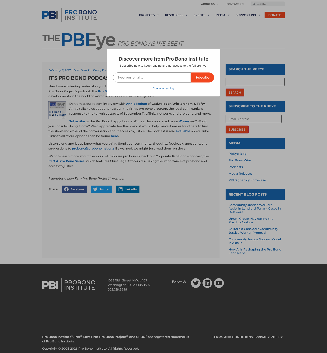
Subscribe (202, 77)
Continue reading (163, 88)
